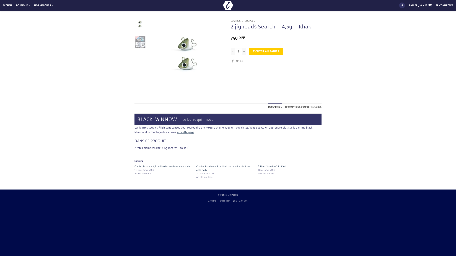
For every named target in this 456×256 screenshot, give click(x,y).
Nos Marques (42, 5)
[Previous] (156, 55)
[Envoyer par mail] (241, 61)
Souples (250, 20)
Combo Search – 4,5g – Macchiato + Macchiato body (162, 166)
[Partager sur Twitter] (237, 61)
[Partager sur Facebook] (232, 61)
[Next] (219, 55)
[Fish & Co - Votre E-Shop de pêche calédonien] (228, 5)
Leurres (236, 20)
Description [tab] (275, 107)
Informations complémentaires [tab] (303, 107)
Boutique (22, 5)
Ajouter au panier (266, 51)
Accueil (7, 5)
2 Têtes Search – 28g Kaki (272, 166)
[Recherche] (402, 5)
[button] (420, 5)
